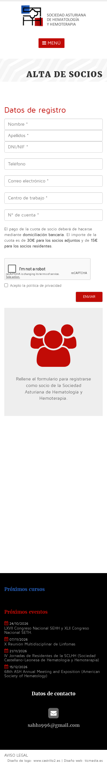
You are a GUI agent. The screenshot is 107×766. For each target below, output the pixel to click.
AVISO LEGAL (16, 755)
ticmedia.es (94, 761)
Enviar (89, 297)
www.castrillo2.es (46, 761)
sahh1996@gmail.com (54, 725)
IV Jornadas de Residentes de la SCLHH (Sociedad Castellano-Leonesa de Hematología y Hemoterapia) (51, 658)
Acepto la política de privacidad (35, 286)
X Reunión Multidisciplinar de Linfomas (39, 644)
